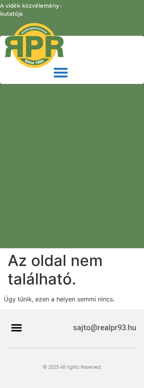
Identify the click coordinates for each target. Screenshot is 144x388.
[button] (60, 72)
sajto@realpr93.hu (104, 327)
